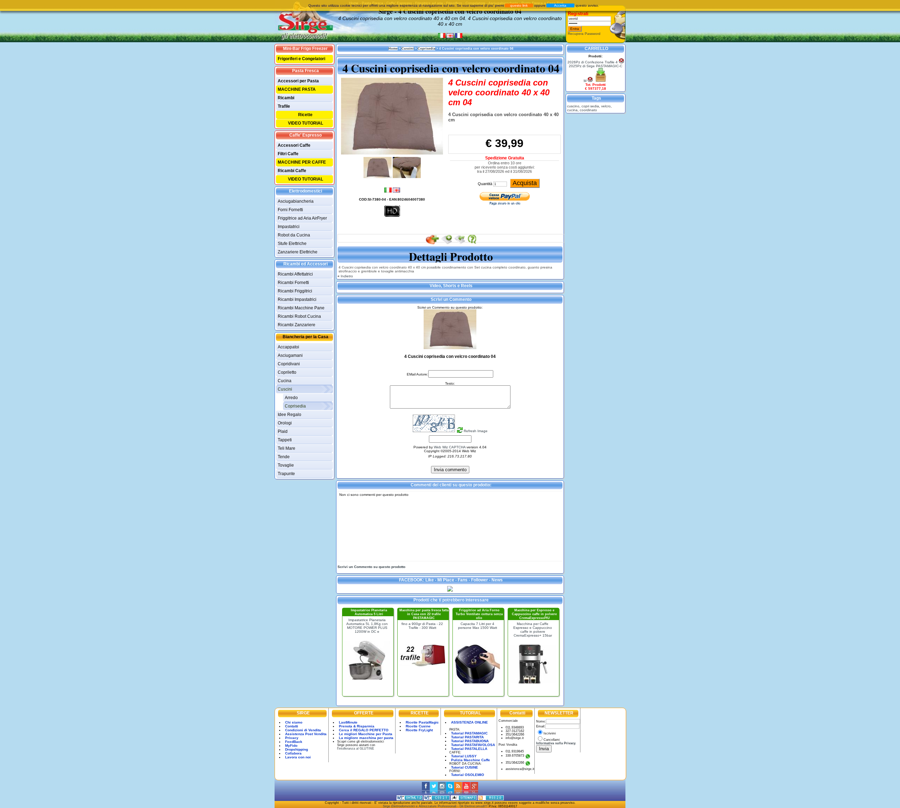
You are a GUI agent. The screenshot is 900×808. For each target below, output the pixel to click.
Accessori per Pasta (298, 80)
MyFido (291, 745)
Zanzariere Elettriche (297, 252)
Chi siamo (293, 722)
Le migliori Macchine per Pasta (365, 734)
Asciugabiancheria (296, 201)
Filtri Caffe (288, 153)
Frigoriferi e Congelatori (301, 58)
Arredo (291, 397)
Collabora (293, 753)
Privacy (291, 738)
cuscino (573, 106)
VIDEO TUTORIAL (305, 123)
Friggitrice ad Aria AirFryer (302, 218)
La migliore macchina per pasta (366, 738)
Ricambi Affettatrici (295, 274)
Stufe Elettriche (292, 243)
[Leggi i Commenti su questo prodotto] (459, 244)
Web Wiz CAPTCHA (449, 447)
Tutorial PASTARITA (467, 737)
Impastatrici (289, 226)
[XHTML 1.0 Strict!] (410, 799)
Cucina (284, 380)
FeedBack (293, 742)
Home (393, 48)
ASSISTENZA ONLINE (469, 722)
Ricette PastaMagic (422, 722)
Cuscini (285, 389)
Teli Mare (286, 448)
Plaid (283, 431)
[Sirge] (450, 590)
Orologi (285, 423)
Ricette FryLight (419, 730)
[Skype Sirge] (450, 793)
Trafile (284, 106)
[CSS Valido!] (437, 799)
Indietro (346, 276)
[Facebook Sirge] (426, 793)
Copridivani (289, 363)
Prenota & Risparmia (356, 726)
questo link (519, 5)
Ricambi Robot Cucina (299, 316)
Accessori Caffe (294, 145)
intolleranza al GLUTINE (356, 748)
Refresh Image (476, 431)
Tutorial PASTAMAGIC (469, 733)
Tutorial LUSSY (464, 756)
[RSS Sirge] (458, 793)
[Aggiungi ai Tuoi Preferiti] (431, 244)
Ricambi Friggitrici (295, 291)
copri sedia (590, 106)
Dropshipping (296, 749)
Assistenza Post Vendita (306, 734)
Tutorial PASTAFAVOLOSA (473, 745)
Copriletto (287, 372)
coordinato (588, 110)
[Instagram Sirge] (442, 793)
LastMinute (348, 722)
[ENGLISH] (450, 37)
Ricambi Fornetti (293, 282)
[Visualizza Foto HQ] (392, 216)
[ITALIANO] (442, 37)
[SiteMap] (464, 799)
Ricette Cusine (418, 726)
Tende (284, 456)
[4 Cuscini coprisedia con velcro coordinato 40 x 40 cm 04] (392, 153)
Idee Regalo (289, 414)
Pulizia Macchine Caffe (470, 760)
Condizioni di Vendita (303, 730)
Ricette (305, 114)
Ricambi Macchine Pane (301, 307)
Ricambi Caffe (292, 170)
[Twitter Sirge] (434, 793)
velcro (606, 106)
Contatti (291, 726)
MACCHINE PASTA (297, 89)
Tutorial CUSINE (464, 767)
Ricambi (286, 97)
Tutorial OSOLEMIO (467, 775)
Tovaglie (286, 465)
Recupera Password (584, 34)
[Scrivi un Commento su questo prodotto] (446, 244)
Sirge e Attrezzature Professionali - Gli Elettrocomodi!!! (435, 806)
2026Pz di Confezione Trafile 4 (592, 62)
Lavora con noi (298, 757)
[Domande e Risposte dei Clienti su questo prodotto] (472, 244)
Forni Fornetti (290, 209)
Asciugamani (290, 355)
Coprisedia (295, 406)
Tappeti (285, 439)
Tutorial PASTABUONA (470, 741)
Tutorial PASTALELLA (469, 749)
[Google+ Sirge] (474, 793)
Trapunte (286, 473)
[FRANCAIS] (458, 37)
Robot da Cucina (294, 235)
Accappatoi (288, 347)
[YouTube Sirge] (466, 793)
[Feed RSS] (491, 799)
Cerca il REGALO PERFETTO (363, 730)
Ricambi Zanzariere (296, 324)
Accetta (560, 5)
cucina (572, 110)
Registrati (578, 13)
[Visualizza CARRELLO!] (601, 81)
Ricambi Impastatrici (297, 299)
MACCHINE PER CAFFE (302, 162)
